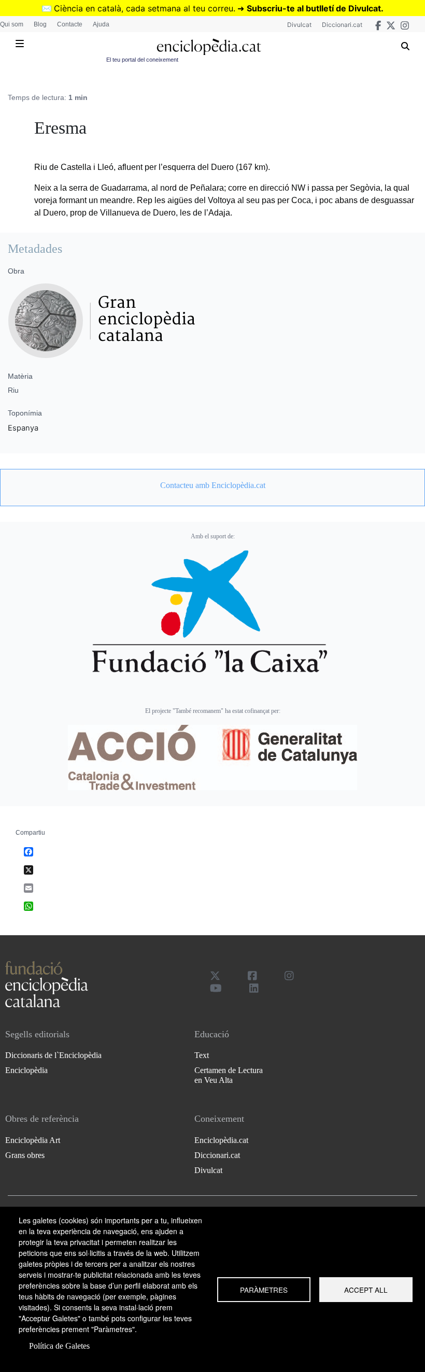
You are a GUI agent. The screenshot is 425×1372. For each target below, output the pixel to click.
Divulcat (299, 24)
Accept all (366, 1289)
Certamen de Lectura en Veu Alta (228, 1075)
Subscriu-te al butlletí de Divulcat (314, 8)
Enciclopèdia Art (32, 1140)
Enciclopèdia (26, 1070)
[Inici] (208, 46)
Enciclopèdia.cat (221, 1140)
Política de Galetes (59, 1345)
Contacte (69, 24)
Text (201, 1055)
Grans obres (25, 1155)
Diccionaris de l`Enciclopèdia (53, 1055)
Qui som (11, 24)
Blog (40, 24)
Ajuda (101, 24)
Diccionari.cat (342, 24)
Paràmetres (264, 1289)
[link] (212, 485)
